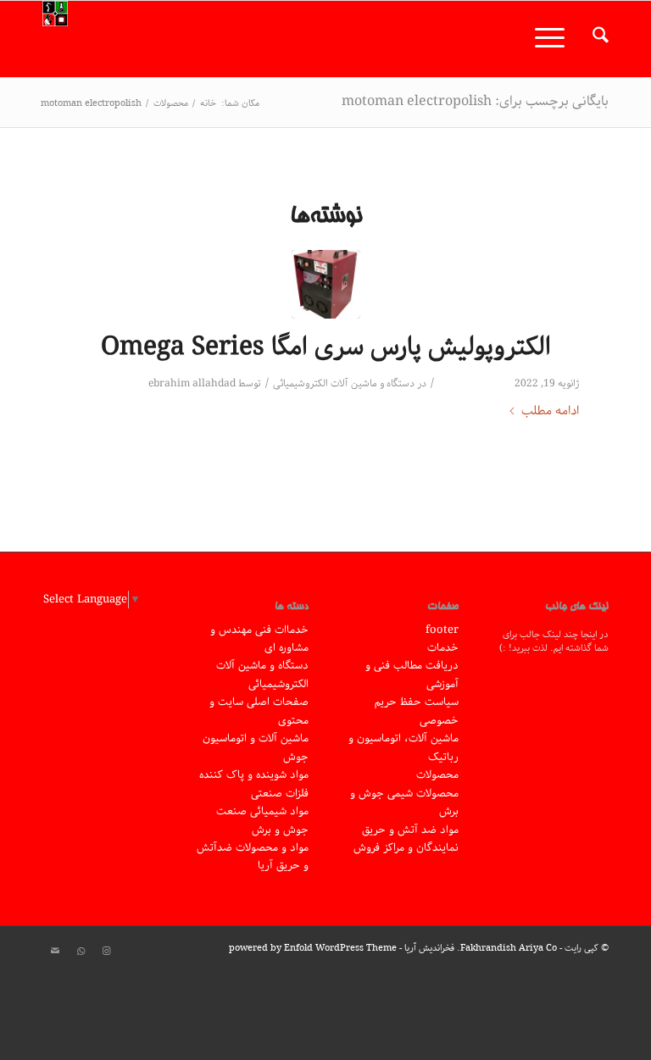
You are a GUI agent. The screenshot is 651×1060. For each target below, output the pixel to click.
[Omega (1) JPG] (326, 284)
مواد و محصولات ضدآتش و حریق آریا (253, 856)
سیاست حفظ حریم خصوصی (417, 711)
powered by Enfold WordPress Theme (313, 948)
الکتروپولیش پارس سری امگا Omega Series (326, 347)
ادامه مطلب (550, 411)
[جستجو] (592, 39)
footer (442, 630)
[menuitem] (592, 39)
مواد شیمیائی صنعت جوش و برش (262, 820)
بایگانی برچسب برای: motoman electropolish (475, 101)
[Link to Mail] (55, 951)
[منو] (555, 39)
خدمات (443, 648)
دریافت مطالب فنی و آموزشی (412, 674)
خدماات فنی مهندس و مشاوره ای (259, 639)
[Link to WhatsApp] (80, 951)
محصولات (437, 775)
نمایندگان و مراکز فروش (406, 847)
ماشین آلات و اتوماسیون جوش (256, 747)
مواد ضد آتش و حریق (410, 830)
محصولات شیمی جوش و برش (404, 802)
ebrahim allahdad (192, 383)
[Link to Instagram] (106, 951)
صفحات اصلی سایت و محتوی (259, 711)
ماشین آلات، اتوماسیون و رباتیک (403, 747)
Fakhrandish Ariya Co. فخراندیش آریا (480, 948)
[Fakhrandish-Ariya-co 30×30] (55, 39)
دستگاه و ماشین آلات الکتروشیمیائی (344, 383)
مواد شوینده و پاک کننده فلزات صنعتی (254, 783)
